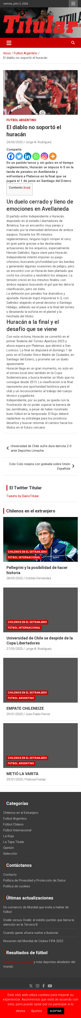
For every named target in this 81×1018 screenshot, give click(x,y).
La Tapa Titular (13, 842)
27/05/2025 (14, 648)
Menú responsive (73, 3)
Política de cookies (16, 886)
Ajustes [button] (36, 1011)
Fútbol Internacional (24, 557)
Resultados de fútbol (18, 962)
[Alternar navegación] (9, 43)
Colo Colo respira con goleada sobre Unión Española (39, 466)
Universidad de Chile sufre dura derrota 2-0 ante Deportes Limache (41, 448)
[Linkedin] (27, 156)
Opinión (8, 848)
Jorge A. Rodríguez (38, 142)
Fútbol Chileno (13, 824)
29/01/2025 (14, 714)
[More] (53, 156)
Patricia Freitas (35, 779)
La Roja (8, 836)
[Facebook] (10, 156)
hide (27, 187)
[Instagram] (44, 156)
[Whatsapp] (36, 156)
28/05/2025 (14, 578)
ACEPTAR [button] (56, 1011)
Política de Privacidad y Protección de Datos (34, 880)
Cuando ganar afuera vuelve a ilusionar (30, 933)
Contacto (10, 875)
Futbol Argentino (21, 120)
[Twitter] (19, 156)
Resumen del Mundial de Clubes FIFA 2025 (33, 941)
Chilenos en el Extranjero (27, 551)
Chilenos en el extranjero (30, 511)
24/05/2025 (14, 142)
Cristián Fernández (38, 578)
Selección (10, 854)
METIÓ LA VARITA (22, 773)
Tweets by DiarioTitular (22, 496)
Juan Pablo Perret (37, 714)
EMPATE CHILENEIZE (25, 708)
